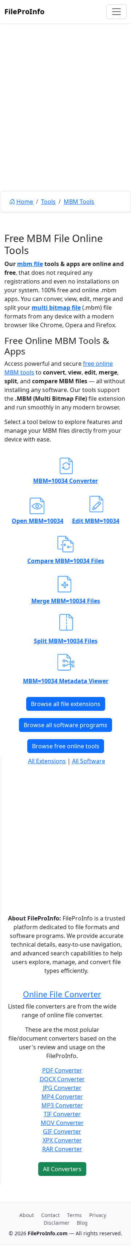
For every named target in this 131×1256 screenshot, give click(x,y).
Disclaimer (57, 1222)
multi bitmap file (56, 308)
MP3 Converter (62, 1105)
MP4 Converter (62, 1097)
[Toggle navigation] (116, 11)
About (26, 1215)
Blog (82, 1222)
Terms (74, 1215)
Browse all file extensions (65, 704)
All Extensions (47, 761)
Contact (50, 1215)
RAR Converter (62, 1149)
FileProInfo (24, 11)
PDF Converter (62, 1070)
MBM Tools (79, 202)
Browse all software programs (65, 725)
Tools (48, 202)
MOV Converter (62, 1123)
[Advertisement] (65, 123)
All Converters (62, 1169)
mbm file (30, 264)
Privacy (97, 1215)
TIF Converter (62, 1114)
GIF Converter (62, 1132)
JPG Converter (62, 1088)
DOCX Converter (62, 1079)
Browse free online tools (65, 746)
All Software (88, 761)
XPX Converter (62, 1140)
